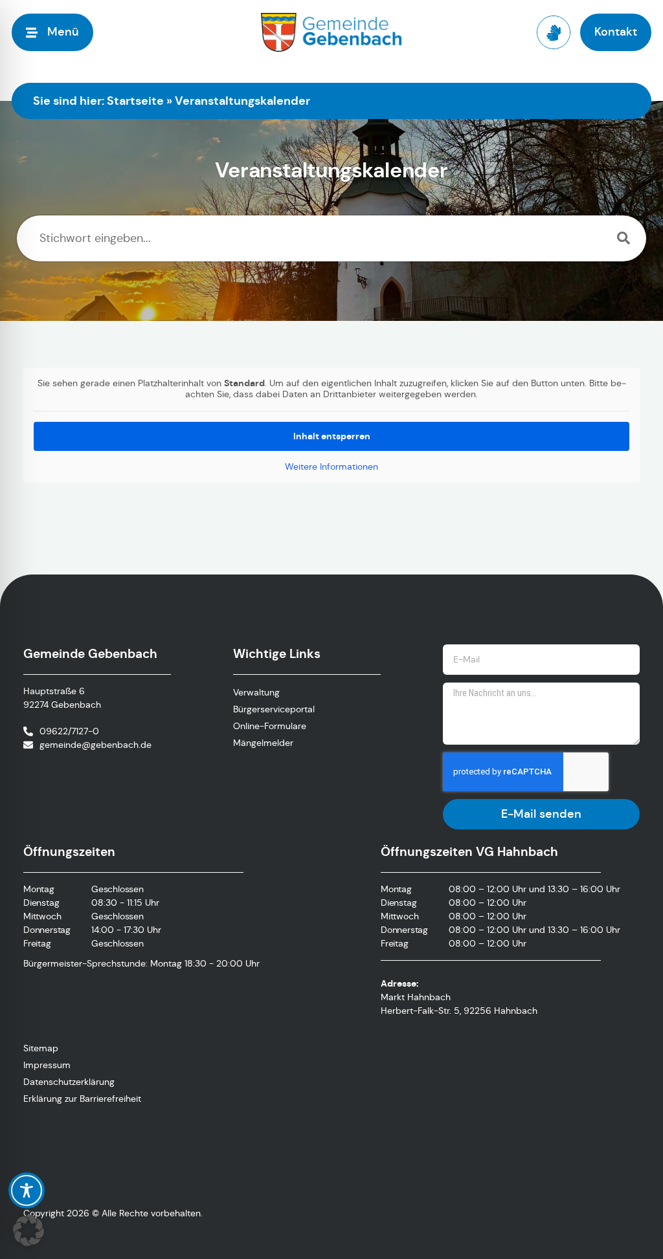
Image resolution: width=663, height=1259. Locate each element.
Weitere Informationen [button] (331, 466)
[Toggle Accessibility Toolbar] (26, 1190)
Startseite (135, 100)
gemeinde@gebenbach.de (95, 744)
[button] (28, 1230)
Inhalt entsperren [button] (331, 436)
